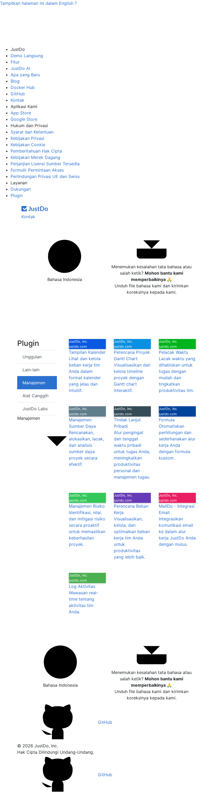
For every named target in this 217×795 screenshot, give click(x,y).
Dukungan (21, 189)
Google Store (24, 119)
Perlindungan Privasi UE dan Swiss (45, 176)
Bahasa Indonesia (64, 279)
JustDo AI (20, 68)
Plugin (17, 195)
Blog (15, 81)
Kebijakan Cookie (28, 144)
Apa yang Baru (25, 74)
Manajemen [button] (28, 418)
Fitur (15, 62)
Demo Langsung (27, 55)
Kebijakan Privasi (27, 138)
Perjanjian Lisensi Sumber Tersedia (45, 163)
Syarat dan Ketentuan (32, 132)
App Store (21, 112)
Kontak (17, 100)
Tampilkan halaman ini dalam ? (38, 3)
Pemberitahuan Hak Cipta (36, 151)
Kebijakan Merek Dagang (35, 157)
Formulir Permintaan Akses (37, 170)
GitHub (18, 93)
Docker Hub (23, 87)
